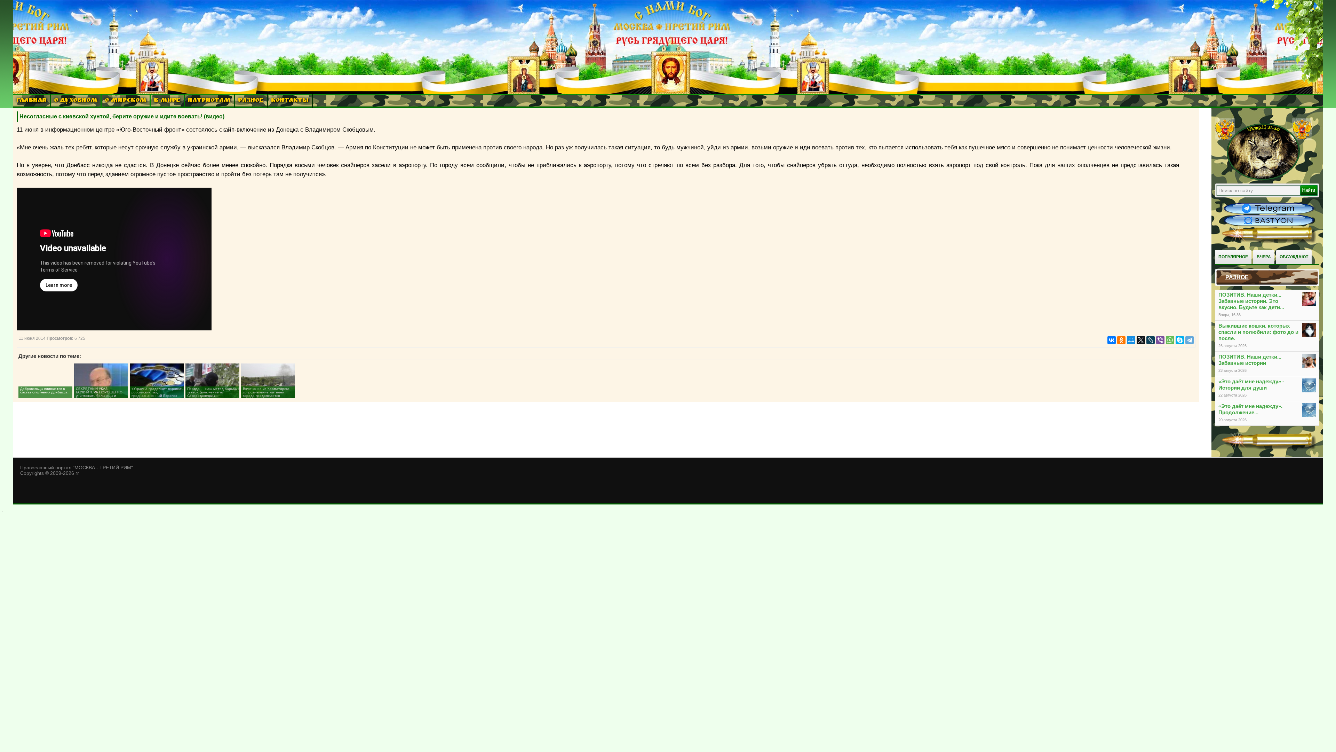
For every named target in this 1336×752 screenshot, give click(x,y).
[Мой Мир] (1131, 340)
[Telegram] (1189, 340)
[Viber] (1160, 340)
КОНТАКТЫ (290, 100)
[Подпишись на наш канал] (1269, 213)
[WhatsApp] (1170, 340)
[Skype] (1180, 340)
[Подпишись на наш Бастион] (1269, 224)
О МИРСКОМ (125, 100)
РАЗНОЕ (250, 100)
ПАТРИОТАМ (209, 100)
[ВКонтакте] (1111, 340)
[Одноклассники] (1121, 340)
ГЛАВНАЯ (31, 100)
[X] (1141, 340)
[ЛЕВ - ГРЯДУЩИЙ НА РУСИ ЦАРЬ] (1263, 178)
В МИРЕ (167, 100)
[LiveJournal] (1150, 340)
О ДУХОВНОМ (75, 100)
